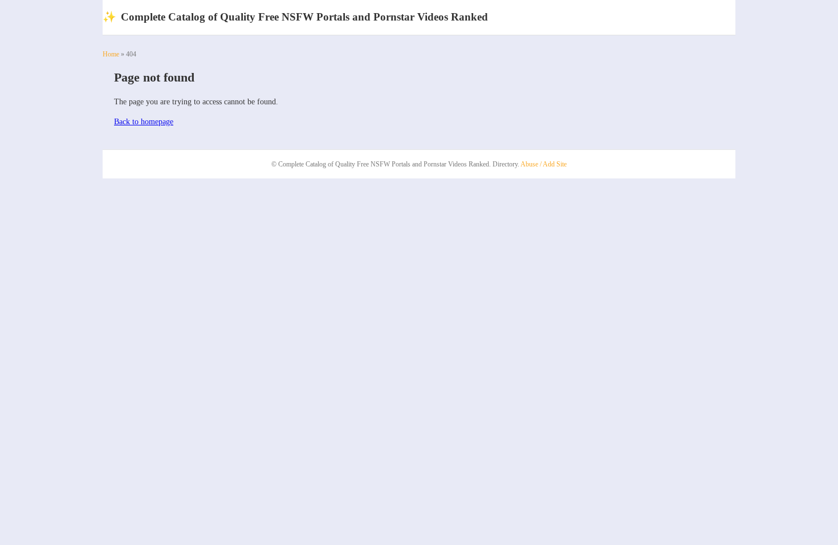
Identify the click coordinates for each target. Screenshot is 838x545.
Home (111, 54)
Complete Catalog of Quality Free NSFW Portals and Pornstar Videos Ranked (295, 17)
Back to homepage (143, 121)
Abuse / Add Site (543, 164)
